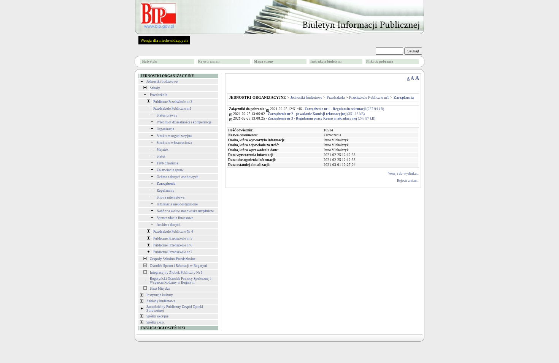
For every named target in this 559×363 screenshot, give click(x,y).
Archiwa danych (169, 225)
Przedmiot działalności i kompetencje (184, 122)
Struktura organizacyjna (174, 136)
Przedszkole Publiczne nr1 (172, 108)
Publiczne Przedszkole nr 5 (172, 238)
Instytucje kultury (159, 295)
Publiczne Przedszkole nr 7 (172, 252)
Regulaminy (166, 191)
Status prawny (167, 115)
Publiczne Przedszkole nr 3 (172, 102)
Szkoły (155, 88)
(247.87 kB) (321, 118)
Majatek (162, 150)
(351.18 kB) (316, 114)
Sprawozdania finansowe (175, 218)
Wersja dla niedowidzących (164, 40)
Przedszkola (158, 95)
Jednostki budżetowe (162, 82)
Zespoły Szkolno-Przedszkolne (172, 259)
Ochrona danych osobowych (178, 177)
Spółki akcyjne (157, 316)
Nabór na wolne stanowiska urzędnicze (185, 211)
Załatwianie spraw (170, 170)
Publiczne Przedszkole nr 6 (172, 245)
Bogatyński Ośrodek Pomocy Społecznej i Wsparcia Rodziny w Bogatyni (180, 280)
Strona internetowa (170, 197)
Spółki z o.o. (155, 322)
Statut (161, 156)
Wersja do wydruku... (403, 173)
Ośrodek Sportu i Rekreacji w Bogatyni (178, 266)
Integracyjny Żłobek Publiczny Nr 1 (176, 273)
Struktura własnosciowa (174, 143)
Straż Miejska (160, 288)
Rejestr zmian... (408, 181)
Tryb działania (167, 163)
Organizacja (165, 129)
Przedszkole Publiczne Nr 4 (173, 232)
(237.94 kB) (344, 109)
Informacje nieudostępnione (177, 204)
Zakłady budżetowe (160, 301)
